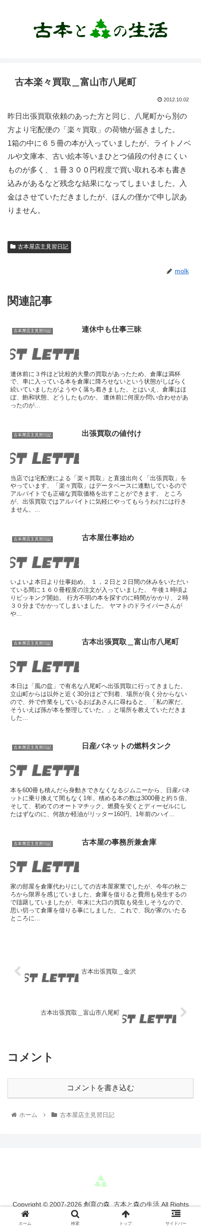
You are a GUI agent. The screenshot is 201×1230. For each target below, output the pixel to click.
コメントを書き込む (100, 1088)
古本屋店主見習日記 (43, 246)
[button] (181, 926)
